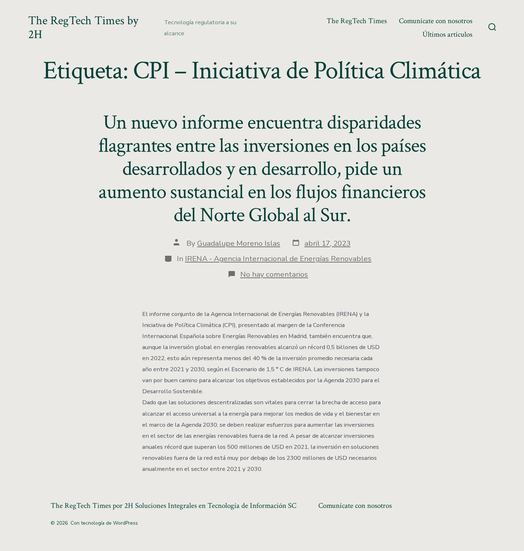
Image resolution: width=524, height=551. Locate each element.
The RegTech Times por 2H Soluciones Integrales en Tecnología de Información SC (173, 505)
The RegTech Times (357, 21)
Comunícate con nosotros (435, 21)
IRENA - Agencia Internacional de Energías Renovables (278, 259)
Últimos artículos (447, 34)
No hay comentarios (274, 274)
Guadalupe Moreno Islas (238, 243)
